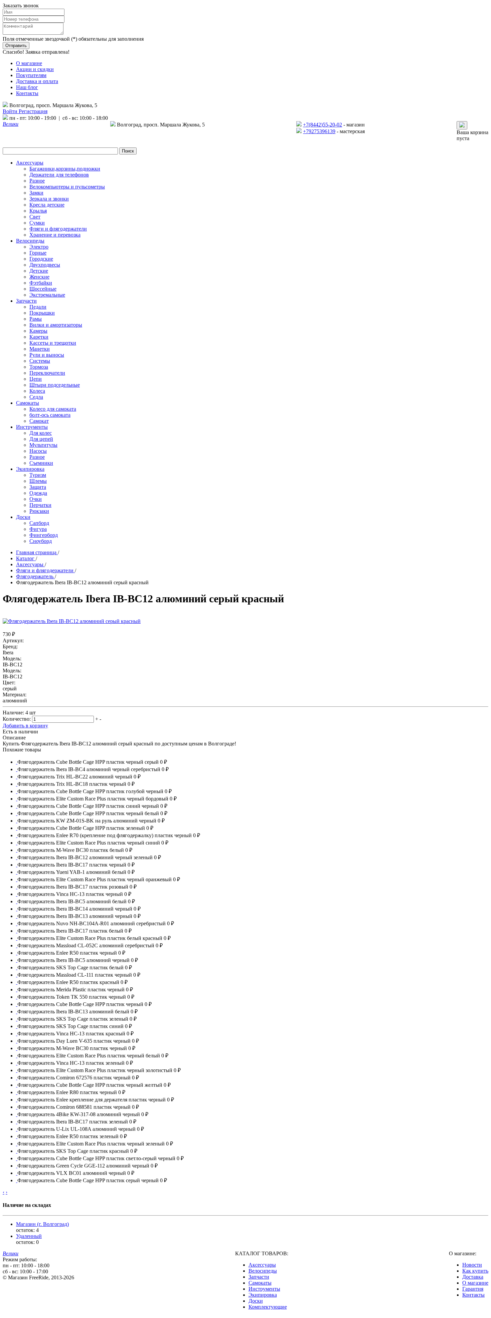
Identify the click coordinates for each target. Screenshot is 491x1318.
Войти (11, 111)
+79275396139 (319, 131)
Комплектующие (268, 1307)
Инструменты (264, 1289)
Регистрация (33, 111)
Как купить (475, 1271)
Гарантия (472, 1289)
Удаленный (29, 1236)
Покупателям (31, 75)
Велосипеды (263, 1271)
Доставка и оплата (37, 81)
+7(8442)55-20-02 (322, 124)
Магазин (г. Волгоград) (42, 1224)
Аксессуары (262, 1265)
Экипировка (263, 1295)
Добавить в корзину (25, 725)
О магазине (29, 63)
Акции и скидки (35, 69)
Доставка (472, 1277)
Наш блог (27, 87)
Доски (256, 1301)
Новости (472, 1265)
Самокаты (260, 1283)
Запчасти (259, 1277)
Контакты (27, 93)
